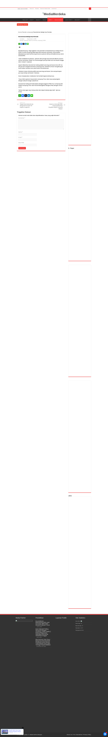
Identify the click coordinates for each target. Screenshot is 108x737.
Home (20, 32)
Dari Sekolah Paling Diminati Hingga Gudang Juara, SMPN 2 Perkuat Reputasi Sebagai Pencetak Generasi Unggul (43, 632)
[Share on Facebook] (21, 44)
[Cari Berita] (90, 9)
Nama (20, 132)
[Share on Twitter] (23, 44)
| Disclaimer (79, 734)
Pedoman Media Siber (45, 8)
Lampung (40, 40)
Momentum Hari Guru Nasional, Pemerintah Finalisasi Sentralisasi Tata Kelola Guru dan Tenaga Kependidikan (43, 642)
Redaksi (37, 8)
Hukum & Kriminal (58, 19)
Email (20, 137)
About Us (32, 8)
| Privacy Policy (87, 734)
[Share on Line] (28, 44)
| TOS (73, 734)
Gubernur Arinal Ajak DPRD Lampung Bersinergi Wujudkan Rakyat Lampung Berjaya (55, 106)
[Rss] (77, 9)
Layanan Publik (68, 19)
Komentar (21, 118)
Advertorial (54, 8)
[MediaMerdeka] (54, 14)
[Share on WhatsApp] (19, 44)
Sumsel (31, 19)
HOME (19, 19)
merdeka (22, 39)
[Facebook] (78, 9)
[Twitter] (79, 9)
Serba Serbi (77, 19)
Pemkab (44, 19)
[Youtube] (81, 9)
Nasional (37, 19)
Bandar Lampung (27, 32)
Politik (50, 19)
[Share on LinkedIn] (26, 44)
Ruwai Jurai (25, 19)
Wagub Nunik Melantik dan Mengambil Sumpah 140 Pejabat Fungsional (26, 105)
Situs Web (21, 142)
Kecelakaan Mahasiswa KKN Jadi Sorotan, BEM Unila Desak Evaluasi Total (43, 623)
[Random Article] (89, 20)
